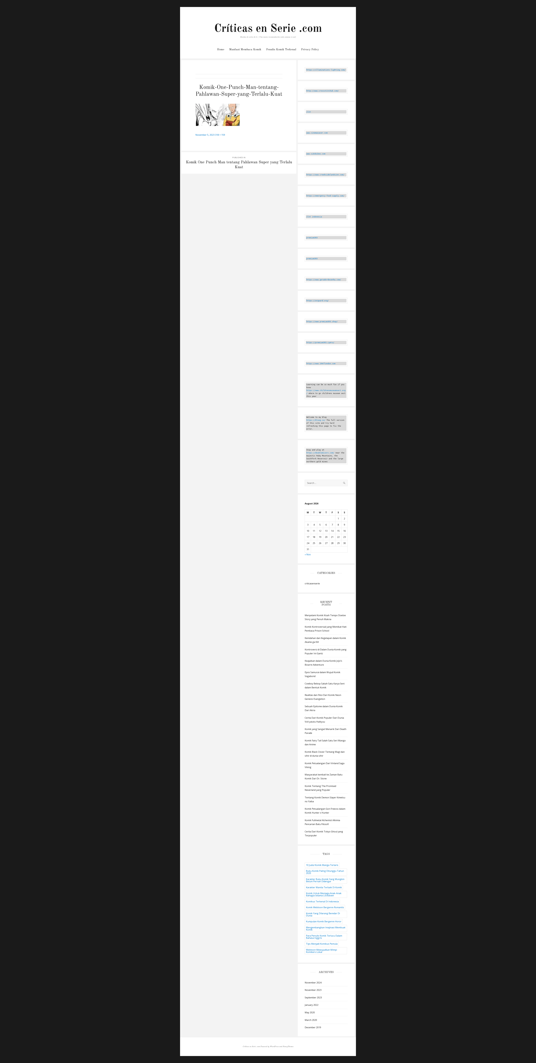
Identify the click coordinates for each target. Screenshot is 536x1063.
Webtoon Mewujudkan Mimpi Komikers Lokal (321, 951)
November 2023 (313, 990)
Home (220, 49)
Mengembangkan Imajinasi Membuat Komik (325, 928)
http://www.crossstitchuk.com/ (322, 91)
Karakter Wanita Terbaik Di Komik (324, 887)
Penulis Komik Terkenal (281, 49)
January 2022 (311, 1004)
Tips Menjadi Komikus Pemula (322, 943)
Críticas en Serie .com (268, 28)
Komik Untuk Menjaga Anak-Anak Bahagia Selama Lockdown (323, 894)
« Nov (308, 554)
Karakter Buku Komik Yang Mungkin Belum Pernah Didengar (325, 880)
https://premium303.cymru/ (320, 342)
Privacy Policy (310, 49)
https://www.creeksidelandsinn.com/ (325, 175)
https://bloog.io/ (315, 420)
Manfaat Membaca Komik (245, 49)
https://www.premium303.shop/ (322, 322)
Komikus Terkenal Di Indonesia (322, 901)
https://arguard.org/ (317, 301)
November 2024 (313, 982)
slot (308, 112)
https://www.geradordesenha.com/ (323, 280)
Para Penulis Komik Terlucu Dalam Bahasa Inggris (324, 936)
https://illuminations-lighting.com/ (325, 70)
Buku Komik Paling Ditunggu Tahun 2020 (325, 872)
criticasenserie (312, 583)
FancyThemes (288, 1047)
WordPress (274, 1047)
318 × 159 (220, 134)
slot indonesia (314, 217)
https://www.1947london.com (320, 364)
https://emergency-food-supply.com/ (325, 196)
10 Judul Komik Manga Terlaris (322, 865)
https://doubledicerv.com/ (320, 453)
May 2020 (310, 1012)
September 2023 (313, 997)
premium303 (312, 238)
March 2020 (311, 1020)
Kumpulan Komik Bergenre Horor (323, 921)
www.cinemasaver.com (317, 133)
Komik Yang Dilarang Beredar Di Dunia (323, 914)
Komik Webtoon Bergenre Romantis (325, 907)
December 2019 (313, 1027)
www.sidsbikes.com (315, 154)
